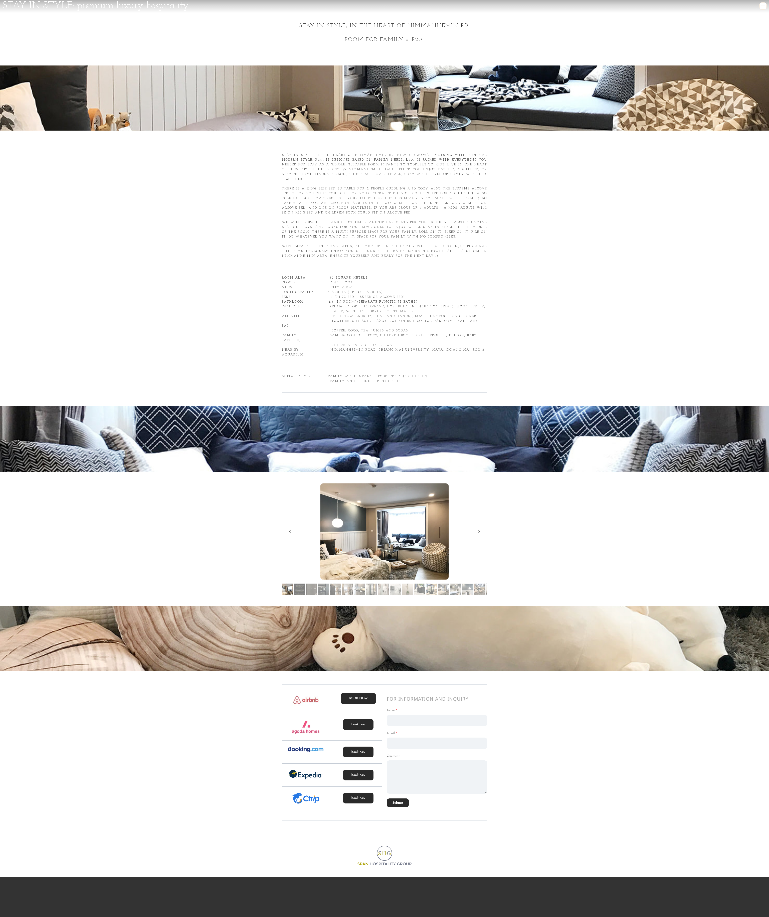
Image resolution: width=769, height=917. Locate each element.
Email (391, 733)
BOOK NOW (358, 698)
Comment (393, 756)
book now (358, 724)
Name (391, 710)
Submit (398, 802)
